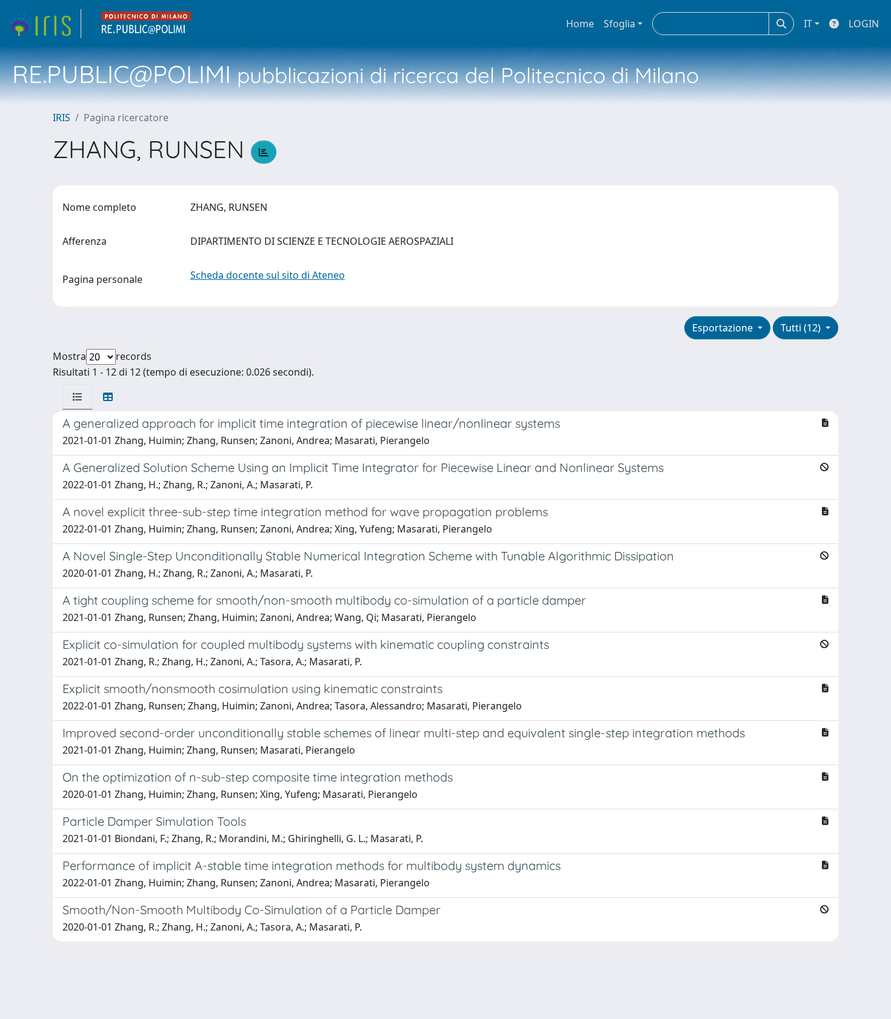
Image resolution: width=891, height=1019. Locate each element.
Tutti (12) (802, 327)
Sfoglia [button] (619, 23)
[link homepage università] (146, 23)
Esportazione (723, 327)
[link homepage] (44, 23)
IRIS (61, 117)
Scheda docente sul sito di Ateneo (267, 275)
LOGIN (864, 23)
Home (580, 23)
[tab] (77, 397)
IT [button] (808, 23)
